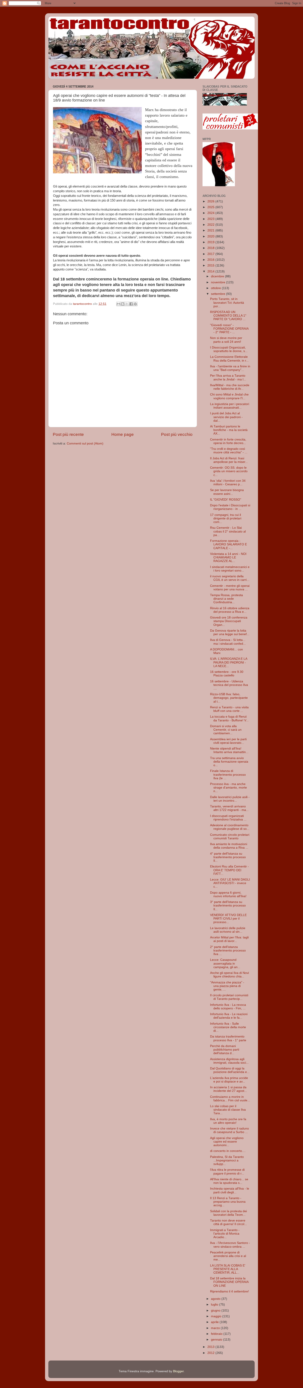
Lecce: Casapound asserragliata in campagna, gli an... (225, 963)
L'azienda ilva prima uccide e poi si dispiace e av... (229, 1079)
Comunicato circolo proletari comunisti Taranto (229, 836)
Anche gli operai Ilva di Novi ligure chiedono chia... (229, 974)
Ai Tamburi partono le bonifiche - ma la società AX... (229, 430)
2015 (211, 265)
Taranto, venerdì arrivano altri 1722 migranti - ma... (229, 808)
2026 (211, 201)
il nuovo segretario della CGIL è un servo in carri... (229, 578)
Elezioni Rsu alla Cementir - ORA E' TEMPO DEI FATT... (229, 870)
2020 (211, 236)
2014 (211, 271)
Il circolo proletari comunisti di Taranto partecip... (229, 997)
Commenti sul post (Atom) (85, 443)
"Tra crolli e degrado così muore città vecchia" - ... (228, 450)
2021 (211, 230)
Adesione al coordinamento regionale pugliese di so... (229, 827)
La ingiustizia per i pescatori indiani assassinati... (229, 405)
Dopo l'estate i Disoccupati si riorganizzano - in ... (230, 507)
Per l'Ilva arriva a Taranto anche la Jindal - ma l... (228, 377)
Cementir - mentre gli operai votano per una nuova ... (230, 587)
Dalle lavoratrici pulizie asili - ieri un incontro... (230, 798)
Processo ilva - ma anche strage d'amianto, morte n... (228, 787)
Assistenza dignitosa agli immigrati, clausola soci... (229, 1060)
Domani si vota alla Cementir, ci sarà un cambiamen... (226, 729)
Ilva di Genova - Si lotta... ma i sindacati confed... (228, 641)
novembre (218, 282)
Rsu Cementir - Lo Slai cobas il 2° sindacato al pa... (228, 531)
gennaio (217, 1339)
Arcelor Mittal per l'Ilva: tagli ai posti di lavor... (229, 939)
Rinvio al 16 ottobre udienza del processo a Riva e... (229, 610)
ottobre (216, 288)
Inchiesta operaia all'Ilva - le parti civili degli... (229, 1190)
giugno (216, 1310)
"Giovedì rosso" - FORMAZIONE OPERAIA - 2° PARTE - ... (229, 328)
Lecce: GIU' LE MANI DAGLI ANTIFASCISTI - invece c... (230, 883)
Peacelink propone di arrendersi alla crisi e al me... (228, 1256)
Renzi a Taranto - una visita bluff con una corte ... (229, 709)
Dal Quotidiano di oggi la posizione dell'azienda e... (230, 1070)
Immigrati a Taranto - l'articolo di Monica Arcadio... (225, 1233)
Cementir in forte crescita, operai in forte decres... (228, 441)
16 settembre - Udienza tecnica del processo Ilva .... (229, 685)
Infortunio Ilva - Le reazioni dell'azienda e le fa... (229, 1015)
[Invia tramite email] (118, 304)
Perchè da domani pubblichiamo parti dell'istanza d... (224, 1049)
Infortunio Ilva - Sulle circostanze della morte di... (228, 1027)
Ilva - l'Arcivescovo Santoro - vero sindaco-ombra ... (230, 1244)
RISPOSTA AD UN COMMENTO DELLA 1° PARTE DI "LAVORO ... (228, 315)
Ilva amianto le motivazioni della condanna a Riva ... (229, 845)
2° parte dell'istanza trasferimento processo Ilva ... (228, 950)
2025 (211, 207)
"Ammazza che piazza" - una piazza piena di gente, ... (227, 986)
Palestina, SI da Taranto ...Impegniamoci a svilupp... (227, 1160)
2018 (211, 248)
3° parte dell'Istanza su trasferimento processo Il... (228, 905)
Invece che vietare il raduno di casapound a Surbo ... (229, 1130)
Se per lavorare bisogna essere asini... (227, 491)
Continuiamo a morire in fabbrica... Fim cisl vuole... (230, 1098)
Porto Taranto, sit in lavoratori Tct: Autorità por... (227, 302)
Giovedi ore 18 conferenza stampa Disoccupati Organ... (228, 621)
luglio (215, 1304)
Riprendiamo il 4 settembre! (229, 1291)
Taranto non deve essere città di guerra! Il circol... (228, 1222)
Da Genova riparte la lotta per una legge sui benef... (229, 632)
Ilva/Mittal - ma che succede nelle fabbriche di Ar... (229, 387)
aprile (215, 1322)
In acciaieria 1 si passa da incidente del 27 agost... (228, 1089)
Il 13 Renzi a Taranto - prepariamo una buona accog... (228, 1201)
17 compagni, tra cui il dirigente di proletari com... (225, 518)
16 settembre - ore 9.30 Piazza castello (226, 673)
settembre (218, 294)
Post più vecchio (177, 434)
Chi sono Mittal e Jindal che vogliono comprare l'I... (229, 396)
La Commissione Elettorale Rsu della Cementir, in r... (229, 358)
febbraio (217, 1333)
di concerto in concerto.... (228, 1151)
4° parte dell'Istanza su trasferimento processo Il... (228, 857)
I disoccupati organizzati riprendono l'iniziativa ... (228, 817)
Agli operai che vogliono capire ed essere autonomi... (227, 1141)
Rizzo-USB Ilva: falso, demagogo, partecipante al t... (229, 698)
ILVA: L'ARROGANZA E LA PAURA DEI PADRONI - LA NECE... (228, 662)
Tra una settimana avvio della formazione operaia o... (229, 761)
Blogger (178, 1371)
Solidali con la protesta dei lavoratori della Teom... (228, 1213)
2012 (211, 1353)
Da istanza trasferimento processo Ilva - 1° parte (228, 1038)
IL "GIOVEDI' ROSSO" (225, 499)
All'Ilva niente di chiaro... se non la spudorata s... (229, 1181)
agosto (216, 1298)
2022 (211, 224)
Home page (122, 434)
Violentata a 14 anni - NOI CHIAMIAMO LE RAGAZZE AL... (228, 557)
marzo (216, 1328)
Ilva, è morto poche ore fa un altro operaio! (228, 1121)
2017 (211, 254)
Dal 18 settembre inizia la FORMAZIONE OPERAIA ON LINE (229, 1282)
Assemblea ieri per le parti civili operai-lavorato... (228, 741)
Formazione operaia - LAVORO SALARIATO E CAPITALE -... (228, 544)
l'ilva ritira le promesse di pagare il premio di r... (227, 1171)
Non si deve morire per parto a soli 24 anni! (226, 339)
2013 (211, 1347)
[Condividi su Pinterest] (135, 304)
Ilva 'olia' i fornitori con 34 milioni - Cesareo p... (228, 482)
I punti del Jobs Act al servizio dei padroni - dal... (226, 417)
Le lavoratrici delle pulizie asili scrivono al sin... (227, 929)
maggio (216, 1316)
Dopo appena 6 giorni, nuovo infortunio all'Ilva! (228, 894)
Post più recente (68, 434)
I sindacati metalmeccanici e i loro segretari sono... (230, 568)
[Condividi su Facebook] (131, 304)
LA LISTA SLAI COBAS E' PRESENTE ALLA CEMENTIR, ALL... (227, 1269)
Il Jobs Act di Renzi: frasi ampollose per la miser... (229, 460)
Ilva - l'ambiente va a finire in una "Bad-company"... (230, 368)
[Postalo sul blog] (122, 304)
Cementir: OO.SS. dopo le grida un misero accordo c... (229, 471)
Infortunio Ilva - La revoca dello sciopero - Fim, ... (228, 1006)
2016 (211, 259)
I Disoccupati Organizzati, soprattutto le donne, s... (229, 349)
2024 (211, 213)
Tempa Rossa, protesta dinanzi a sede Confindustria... (226, 598)
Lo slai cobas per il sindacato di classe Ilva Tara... (228, 1109)
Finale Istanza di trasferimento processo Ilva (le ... (228, 774)
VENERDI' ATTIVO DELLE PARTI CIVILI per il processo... (228, 918)
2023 (211, 219)
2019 (211, 242)
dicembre (218, 276)
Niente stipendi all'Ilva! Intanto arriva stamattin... (229, 750)
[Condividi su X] (127, 304)
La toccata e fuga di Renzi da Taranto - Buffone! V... (229, 718)
